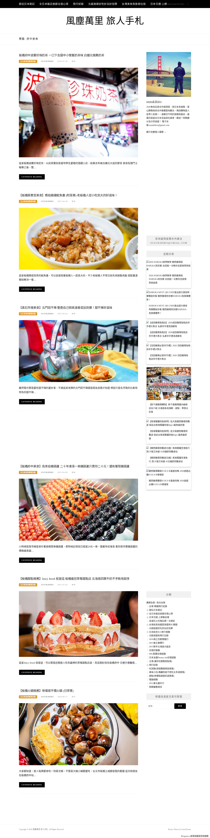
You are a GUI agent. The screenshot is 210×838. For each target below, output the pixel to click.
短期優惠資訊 (155, 687)
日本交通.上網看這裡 (159, 617)
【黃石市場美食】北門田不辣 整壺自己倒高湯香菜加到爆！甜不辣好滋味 (65, 307)
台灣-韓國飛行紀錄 (158, 606)
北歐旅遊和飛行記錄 (158, 635)
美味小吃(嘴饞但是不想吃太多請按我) (167, 672)
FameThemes (186, 829)
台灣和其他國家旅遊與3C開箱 (163, 624)
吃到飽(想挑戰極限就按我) (161, 668)
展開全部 (150, 602)
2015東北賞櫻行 (156, 643)
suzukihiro (47, 61)
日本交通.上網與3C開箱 (164, 4)
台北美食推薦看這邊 (28, 61)
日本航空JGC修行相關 (159, 632)
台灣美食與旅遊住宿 (134, 4)
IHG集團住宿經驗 (157, 654)
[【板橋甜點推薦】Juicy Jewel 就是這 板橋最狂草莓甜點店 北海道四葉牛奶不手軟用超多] (78, 624)
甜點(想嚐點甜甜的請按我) (161, 676)
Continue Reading (32, 177)
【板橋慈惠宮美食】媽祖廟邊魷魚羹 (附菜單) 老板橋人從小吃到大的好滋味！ (68, 195)
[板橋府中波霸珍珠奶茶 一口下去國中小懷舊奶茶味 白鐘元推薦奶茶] (78, 112)
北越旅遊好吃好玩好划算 (102, 4)
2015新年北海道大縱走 (160, 646)
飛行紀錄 (78, 4)
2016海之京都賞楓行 (158, 639)
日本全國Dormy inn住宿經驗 (162, 657)
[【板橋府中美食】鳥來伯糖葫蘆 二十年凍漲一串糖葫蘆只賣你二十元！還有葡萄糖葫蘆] (78, 509)
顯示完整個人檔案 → (156, 132)
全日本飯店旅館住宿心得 (53, 4)
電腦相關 (153, 679)
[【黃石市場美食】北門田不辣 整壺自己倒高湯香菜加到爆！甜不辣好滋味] (78, 351)
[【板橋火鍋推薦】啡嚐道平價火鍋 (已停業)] (78, 734)
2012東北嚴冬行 (156, 683)
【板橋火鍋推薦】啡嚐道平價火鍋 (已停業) (46, 690)
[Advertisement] (78, 438)
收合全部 (161, 602)
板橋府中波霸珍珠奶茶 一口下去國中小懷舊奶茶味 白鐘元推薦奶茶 (61, 55)
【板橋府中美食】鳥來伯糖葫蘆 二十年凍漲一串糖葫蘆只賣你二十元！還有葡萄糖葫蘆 (74, 466)
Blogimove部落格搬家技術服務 (194, 836)
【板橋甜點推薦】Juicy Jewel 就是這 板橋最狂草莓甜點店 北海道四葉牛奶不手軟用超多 (74, 578)
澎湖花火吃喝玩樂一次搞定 (162, 621)
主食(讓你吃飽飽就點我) (160, 661)
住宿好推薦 (154, 650)
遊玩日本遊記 (27, 4)
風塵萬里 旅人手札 (105, 21)
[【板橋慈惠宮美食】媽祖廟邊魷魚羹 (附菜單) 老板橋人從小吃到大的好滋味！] (78, 238)
